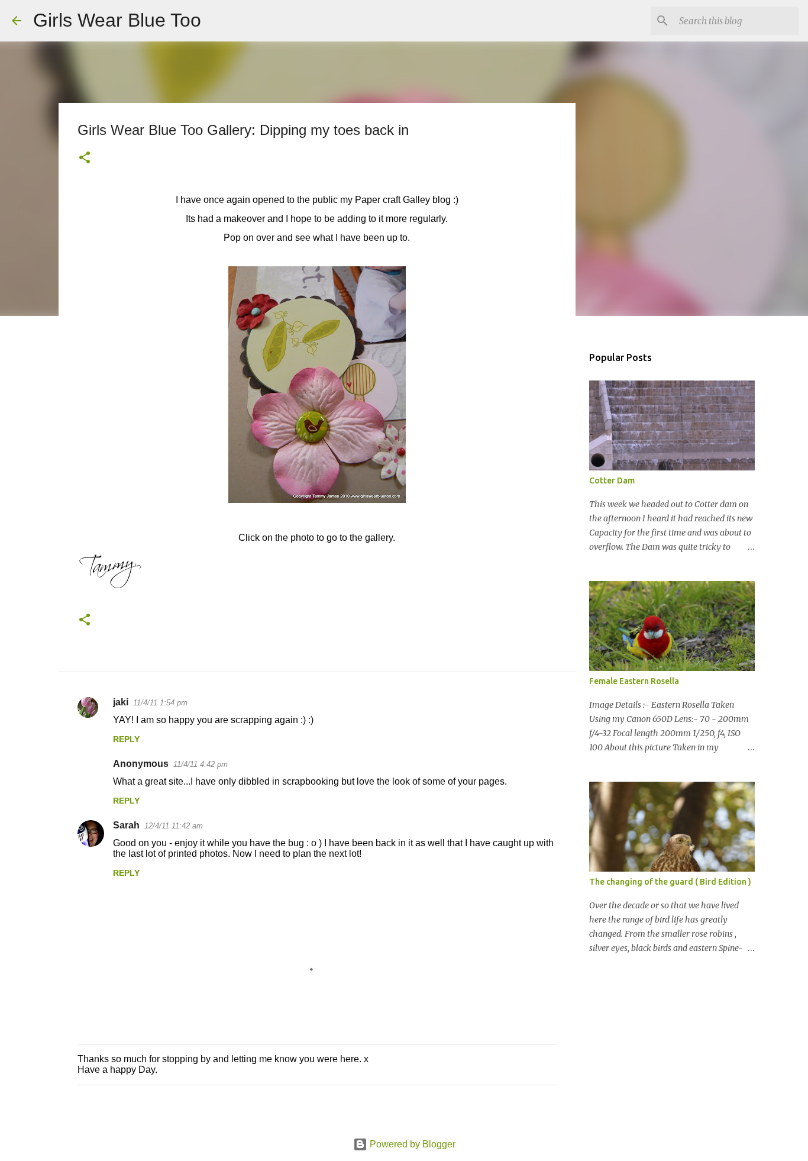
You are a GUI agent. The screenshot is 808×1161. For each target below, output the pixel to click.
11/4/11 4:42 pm (200, 764)
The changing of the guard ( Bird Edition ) (670, 881)
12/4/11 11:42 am (173, 825)
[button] (84, 158)
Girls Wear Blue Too (117, 20)
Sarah (126, 825)
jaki (120, 702)
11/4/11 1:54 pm (160, 702)
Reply (126, 739)
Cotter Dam (612, 480)
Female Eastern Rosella (634, 681)
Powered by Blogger (411, 1144)
